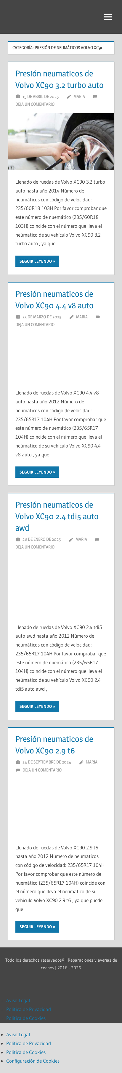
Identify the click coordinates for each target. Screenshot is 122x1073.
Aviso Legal (18, 1000)
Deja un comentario (34, 104)
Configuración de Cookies (33, 1061)
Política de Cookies (26, 1018)
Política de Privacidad (28, 1009)
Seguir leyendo (36, 261)
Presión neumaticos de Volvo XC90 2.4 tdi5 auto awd (57, 516)
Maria (79, 96)
